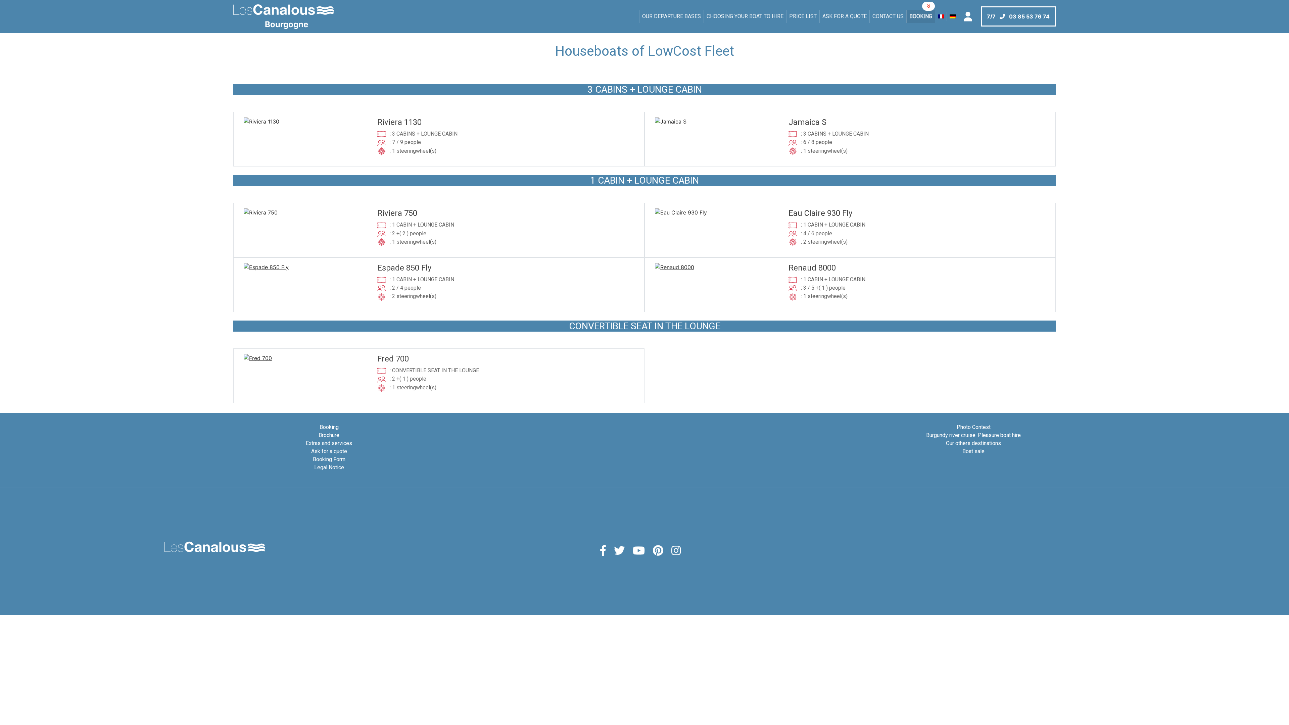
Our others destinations (973, 443)
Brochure (329, 435)
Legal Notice (329, 467)
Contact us (888, 16)
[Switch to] (941, 16)
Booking (920, 16)
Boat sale (973, 451)
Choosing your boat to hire (745, 16)
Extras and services (329, 443)
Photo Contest (974, 427)
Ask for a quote (844, 16)
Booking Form (329, 459)
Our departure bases (671, 16)
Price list (803, 16)
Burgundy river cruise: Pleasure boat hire (973, 435)
